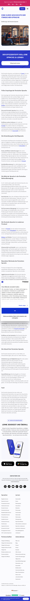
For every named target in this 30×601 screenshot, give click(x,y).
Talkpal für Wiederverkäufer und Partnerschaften (6, 552)
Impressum (18, 579)
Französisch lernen (5, 503)
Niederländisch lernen (6, 512)
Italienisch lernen (5, 505)
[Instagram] (5, 486)
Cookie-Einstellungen (20, 556)
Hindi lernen (4, 523)
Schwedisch (22, 145)
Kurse (17, 501)
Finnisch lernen (4, 517)
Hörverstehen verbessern (21, 523)
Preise (17, 547)
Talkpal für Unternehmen (6, 543)
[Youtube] (13, 486)
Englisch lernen (4, 499)
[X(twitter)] (24, 486)
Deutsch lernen (4, 508)
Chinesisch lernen (5, 521)
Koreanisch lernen (5, 528)
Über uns (17, 540)
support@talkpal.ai (15, 481)
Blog (17, 543)
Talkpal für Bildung (5, 540)
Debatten (18, 508)
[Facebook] (17, 486)
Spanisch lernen (4, 501)
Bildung (3, 237)
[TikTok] (9, 486)
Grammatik (15, 130)
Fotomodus (18, 510)
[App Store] (7, 464)
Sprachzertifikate (19, 521)
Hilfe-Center (18, 552)
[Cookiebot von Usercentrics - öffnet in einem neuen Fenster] (22, 282)
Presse (17, 545)
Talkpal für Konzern (5, 545)
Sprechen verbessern (20, 526)
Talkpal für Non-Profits (6, 547)
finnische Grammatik (19, 328)
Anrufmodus (18, 512)
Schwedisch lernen (5, 514)
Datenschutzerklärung (20, 554)
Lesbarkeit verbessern (20, 528)
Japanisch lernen (5, 526)
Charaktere (18, 505)
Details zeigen (22, 305)
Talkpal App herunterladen (16, 420)
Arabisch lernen (4, 519)
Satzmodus (18, 514)
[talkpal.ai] (2, 8)
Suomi (22, 73)
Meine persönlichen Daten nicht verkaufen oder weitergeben (15, 317)
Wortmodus (18, 517)
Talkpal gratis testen (15, 63)
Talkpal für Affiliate (5, 556)
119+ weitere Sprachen (6, 532)
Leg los (22, 8)
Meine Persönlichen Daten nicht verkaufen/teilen (20, 575)
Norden (3, 105)
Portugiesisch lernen (5, 530)
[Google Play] (22, 464)
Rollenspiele (18, 503)
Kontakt (3, 125)
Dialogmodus (18, 519)
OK (15, 310)
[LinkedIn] (20, 486)
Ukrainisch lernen (5, 510)
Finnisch (24, 161)
